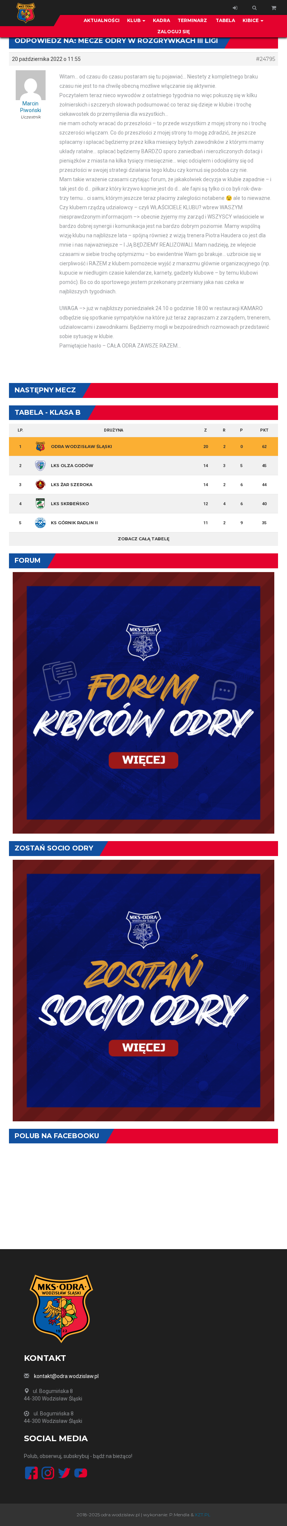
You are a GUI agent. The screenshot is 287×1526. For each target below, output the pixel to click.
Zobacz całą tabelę (143, 538)
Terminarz (192, 20)
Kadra (161, 20)
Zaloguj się (173, 31)
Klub (134, 20)
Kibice (251, 20)
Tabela (225, 20)
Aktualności (102, 20)
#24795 (265, 59)
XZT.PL (202, 1514)
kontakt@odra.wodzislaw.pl (66, 1376)
